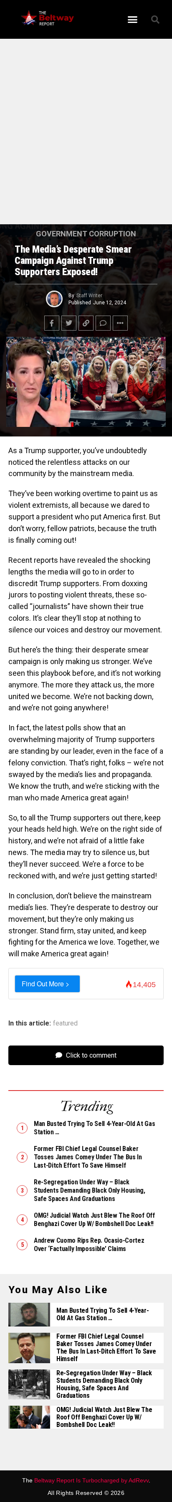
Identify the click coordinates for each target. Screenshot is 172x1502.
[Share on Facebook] (51, 323)
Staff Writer (89, 295)
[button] (133, 20)
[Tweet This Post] (68, 323)
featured (65, 1023)
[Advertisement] (86, 135)
